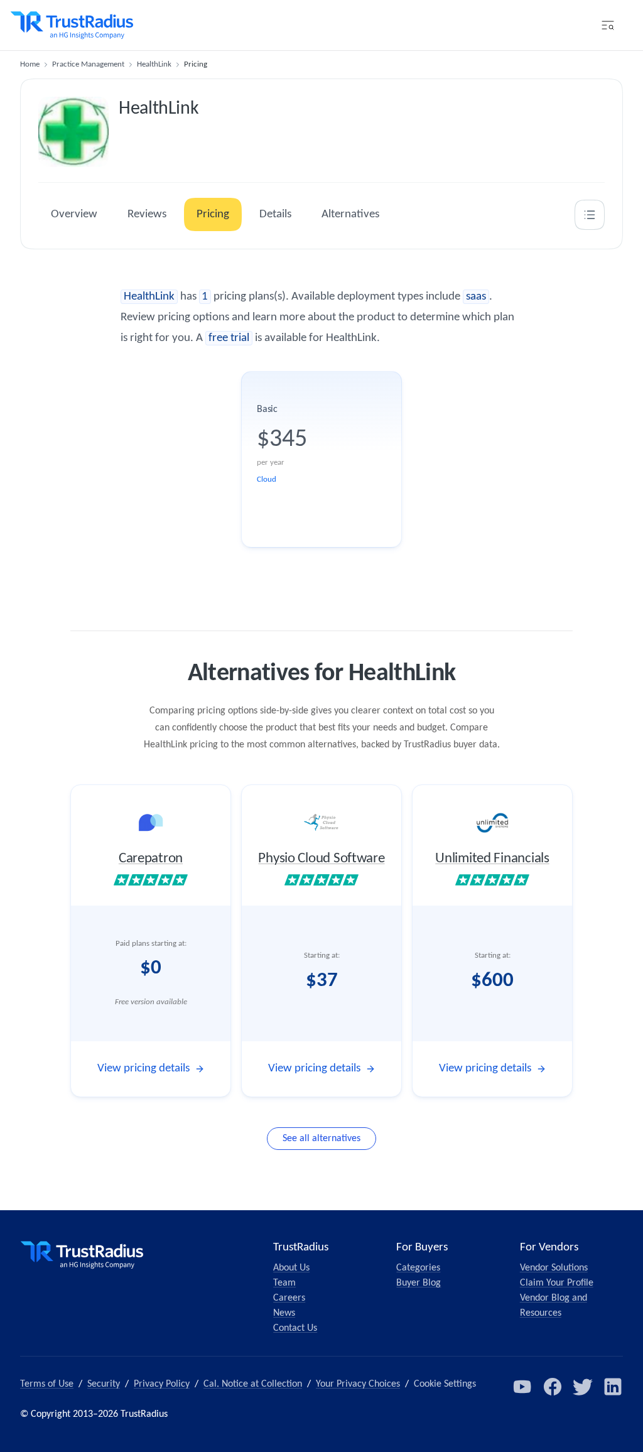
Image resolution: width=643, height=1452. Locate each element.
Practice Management (88, 64)
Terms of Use (46, 1384)
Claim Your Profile (556, 1283)
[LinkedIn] (613, 1387)
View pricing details (143, 1069)
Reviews (146, 214)
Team (284, 1283)
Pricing (213, 214)
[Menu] (608, 25)
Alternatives (350, 214)
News (284, 1313)
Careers (289, 1298)
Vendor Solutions (554, 1268)
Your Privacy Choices (358, 1384)
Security (103, 1384)
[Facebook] (553, 1387)
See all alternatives (321, 1139)
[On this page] (590, 215)
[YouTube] (522, 1387)
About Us (291, 1268)
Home (30, 64)
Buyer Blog (418, 1283)
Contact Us (295, 1328)
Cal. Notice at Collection (252, 1384)
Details (275, 214)
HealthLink (154, 64)
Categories (418, 1268)
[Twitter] (583, 1387)
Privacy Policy (162, 1384)
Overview (74, 214)
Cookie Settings (445, 1384)
